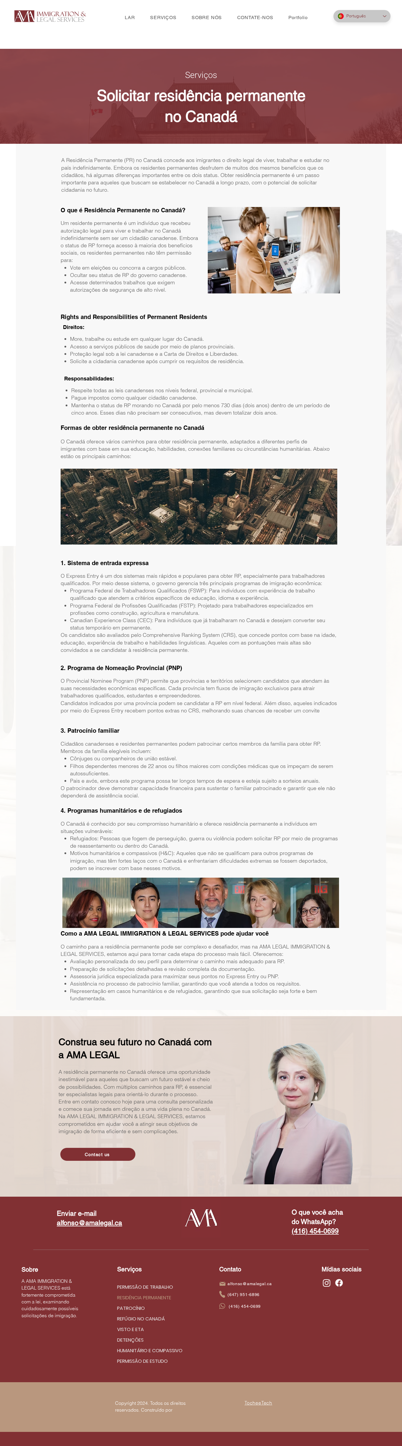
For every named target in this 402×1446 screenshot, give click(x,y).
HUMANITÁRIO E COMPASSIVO (144, 1350)
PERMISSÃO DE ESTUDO (142, 1361)
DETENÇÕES (130, 1340)
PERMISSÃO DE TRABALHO (144, 1287)
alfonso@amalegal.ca (89, 1223)
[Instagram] (327, 1283)
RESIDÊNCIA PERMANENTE (144, 1297)
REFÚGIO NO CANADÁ (141, 1318)
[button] (163, 17)
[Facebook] (339, 1283)
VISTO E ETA (130, 1329)
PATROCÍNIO (131, 1308)
